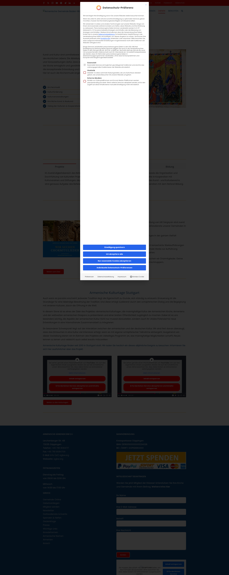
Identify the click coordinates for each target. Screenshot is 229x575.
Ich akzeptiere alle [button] (114, 254)
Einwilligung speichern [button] (114, 247)
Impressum (122, 277)
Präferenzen (89, 277)
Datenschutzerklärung (106, 34)
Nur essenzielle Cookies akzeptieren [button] (114, 261)
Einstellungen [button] (105, 38)
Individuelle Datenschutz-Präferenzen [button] (114, 267)
